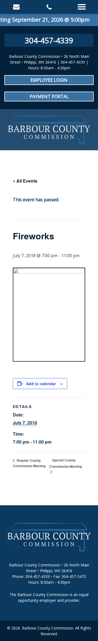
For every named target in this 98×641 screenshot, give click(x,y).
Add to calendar (41, 383)
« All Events (25, 181)
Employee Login (49, 80)
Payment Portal (49, 96)
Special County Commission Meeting (65, 463)
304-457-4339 (49, 40)
